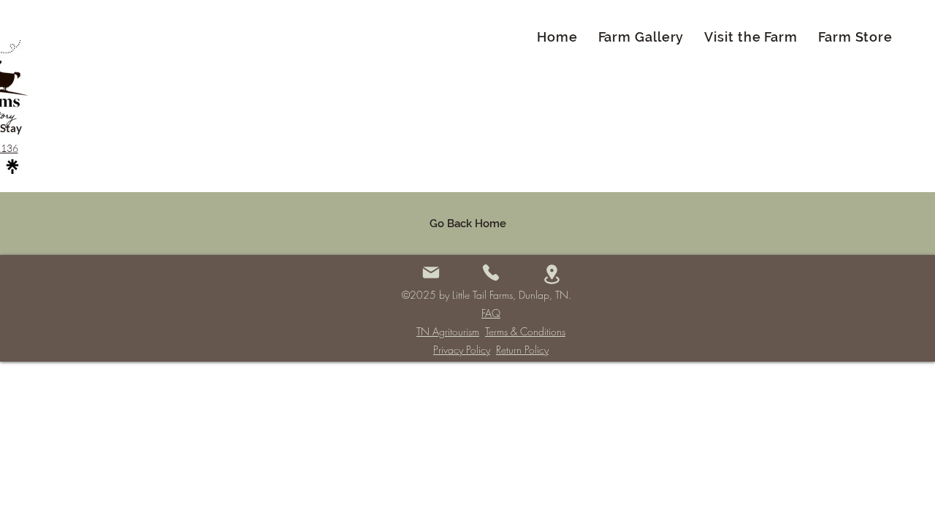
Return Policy (522, 350)
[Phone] (490, 272)
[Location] (551, 274)
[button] (751, 36)
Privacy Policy (461, 350)
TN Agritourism (447, 331)
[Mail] (430, 272)
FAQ (490, 313)
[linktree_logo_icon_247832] (12, 166)
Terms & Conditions (525, 331)
